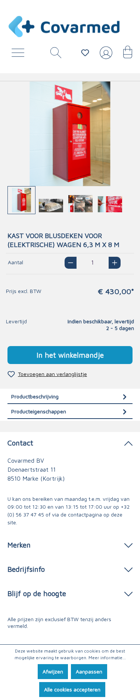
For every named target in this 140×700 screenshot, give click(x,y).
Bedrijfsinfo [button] (26, 569)
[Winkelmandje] (124, 55)
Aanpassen (89, 671)
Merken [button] (19, 544)
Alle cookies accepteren (72, 689)
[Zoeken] (53, 55)
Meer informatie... (107, 657)
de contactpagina (81, 514)
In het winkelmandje (70, 355)
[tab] (70, 396)
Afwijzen (53, 671)
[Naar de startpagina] (64, 26)
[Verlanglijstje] (85, 53)
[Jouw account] (104, 56)
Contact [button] (20, 442)
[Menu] (19, 55)
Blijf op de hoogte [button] (36, 593)
